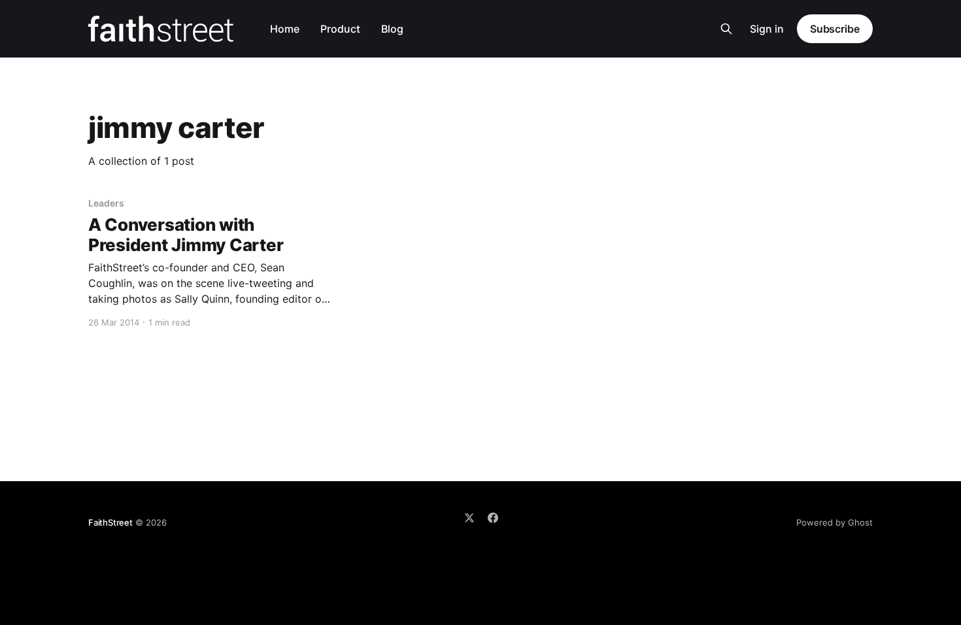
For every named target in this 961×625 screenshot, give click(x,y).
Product (340, 28)
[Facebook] (493, 518)
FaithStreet (110, 522)
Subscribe (835, 28)
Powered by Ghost (834, 522)
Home (284, 28)
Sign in (767, 28)
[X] (469, 518)
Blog (392, 28)
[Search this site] (726, 28)
